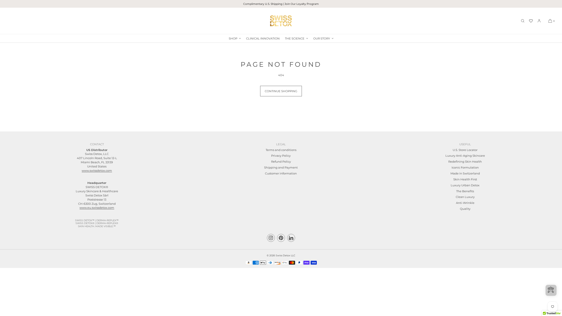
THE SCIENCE (294, 38)
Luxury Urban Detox (465, 185)
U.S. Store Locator (465, 150)
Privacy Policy (281, 155)
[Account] (539, 21)
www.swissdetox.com (97, 170)
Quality (465, 208)
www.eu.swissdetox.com (96, 207)
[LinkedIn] (291, 238)
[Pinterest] (281, 238)
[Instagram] (271, 238)
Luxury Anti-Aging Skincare (465, 155)
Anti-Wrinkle (465, 203)
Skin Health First (465, 179)
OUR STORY (321, 38)
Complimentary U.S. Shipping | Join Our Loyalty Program (281, 3)
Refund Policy (281, 161)
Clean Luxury (465, 197)
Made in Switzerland (465, 173)
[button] (522, 21)
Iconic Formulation (465, 167)
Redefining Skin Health (465, 161)
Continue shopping (281, 91)
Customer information (281, 173)
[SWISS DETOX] (281, 21)
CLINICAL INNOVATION (263, 38)
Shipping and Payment (281, 167)
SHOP (233, 38)
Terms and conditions (281, 150)
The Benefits (465, 191)
